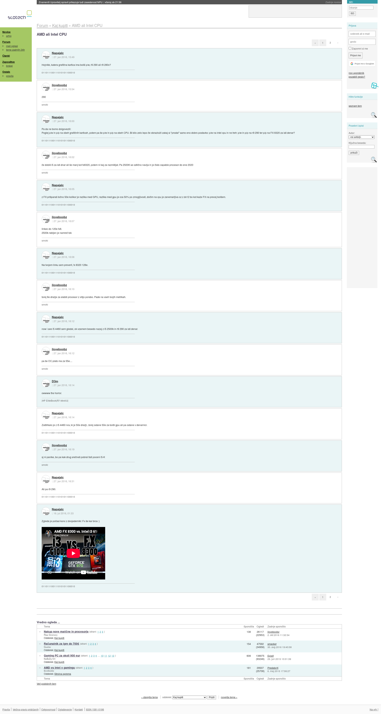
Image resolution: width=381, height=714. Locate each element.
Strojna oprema (62, 673)
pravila (9, 75)
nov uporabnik (356, 72)
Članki (6, 55)
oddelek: (167, 697)
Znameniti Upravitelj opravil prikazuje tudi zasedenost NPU (80, 2)
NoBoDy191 (50, 658)
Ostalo (6, 72)
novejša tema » (229, 697)
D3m (55, 381)
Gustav (47, 646)
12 (109, 655)
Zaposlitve (8, 62)
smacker (272, 643)
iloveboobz (59, 85)
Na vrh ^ (374, 709)
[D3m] (46, 383)
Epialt (270, 655)
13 (113, 655)
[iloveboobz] (46, 87)
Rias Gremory (51, 634)
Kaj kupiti (59, 638)
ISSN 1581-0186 (95, 709)
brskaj (9, 65)
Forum (6, 42)
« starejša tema (149, 697)
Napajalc (58, 53)
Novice (6, 32)
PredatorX (272, 667)
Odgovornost (48, 709)
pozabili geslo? (357, 76)
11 (105, 655)
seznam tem (355, 105)
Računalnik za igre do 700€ (61, 643)
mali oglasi (12, 46)
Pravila (6, 709)
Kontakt (79, 709)
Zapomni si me (359, 48)
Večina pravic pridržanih (26, 709)
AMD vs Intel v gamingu (59, 667)
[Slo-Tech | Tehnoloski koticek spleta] (20, 15)
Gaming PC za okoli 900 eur (62, 655)
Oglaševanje (65, 709)
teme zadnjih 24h (15, 49)
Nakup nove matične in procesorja (66, 631)
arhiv (9, 35)
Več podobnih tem (46, 683)
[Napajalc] (46, 55)
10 (102, 655)
